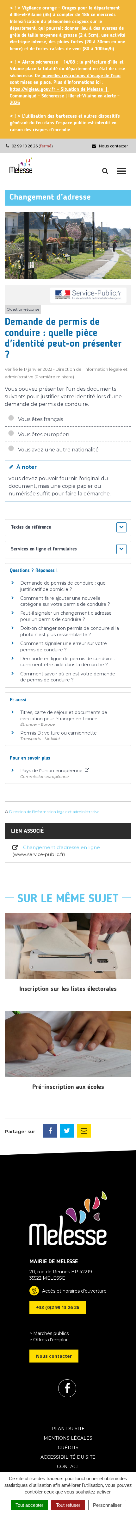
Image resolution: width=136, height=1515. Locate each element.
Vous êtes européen (42, 435)
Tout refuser (68, 1505)
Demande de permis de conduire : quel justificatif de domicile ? (63, 586)
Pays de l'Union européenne (52, 770)
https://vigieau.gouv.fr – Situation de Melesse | (59, 89)
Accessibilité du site (68, 1457)
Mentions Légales (68, 1438)
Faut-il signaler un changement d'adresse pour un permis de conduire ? (66, 616)
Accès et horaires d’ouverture (74, 1291)
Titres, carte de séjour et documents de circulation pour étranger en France (63, 716)
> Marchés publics (49, 1333)
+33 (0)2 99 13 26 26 (57, 1307)
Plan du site (68, 1428)
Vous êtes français (39, 419)
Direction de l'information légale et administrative (54, 811)
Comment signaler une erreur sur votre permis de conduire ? (63, 647)
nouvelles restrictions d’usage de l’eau (81, 76)
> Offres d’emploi (48, 1340)
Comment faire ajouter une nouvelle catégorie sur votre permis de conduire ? (65, 601)
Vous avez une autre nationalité (57, 450)
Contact (68, 1466)
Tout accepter (29, 1505)
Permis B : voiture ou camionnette (58, 733)
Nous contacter (113, 146)
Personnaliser (107, 1505)
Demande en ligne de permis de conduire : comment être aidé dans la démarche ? (67, 662)
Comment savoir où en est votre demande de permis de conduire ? (67, 677)
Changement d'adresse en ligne (57, 850)
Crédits (68, 1447)
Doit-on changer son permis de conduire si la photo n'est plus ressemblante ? (69, 631)
